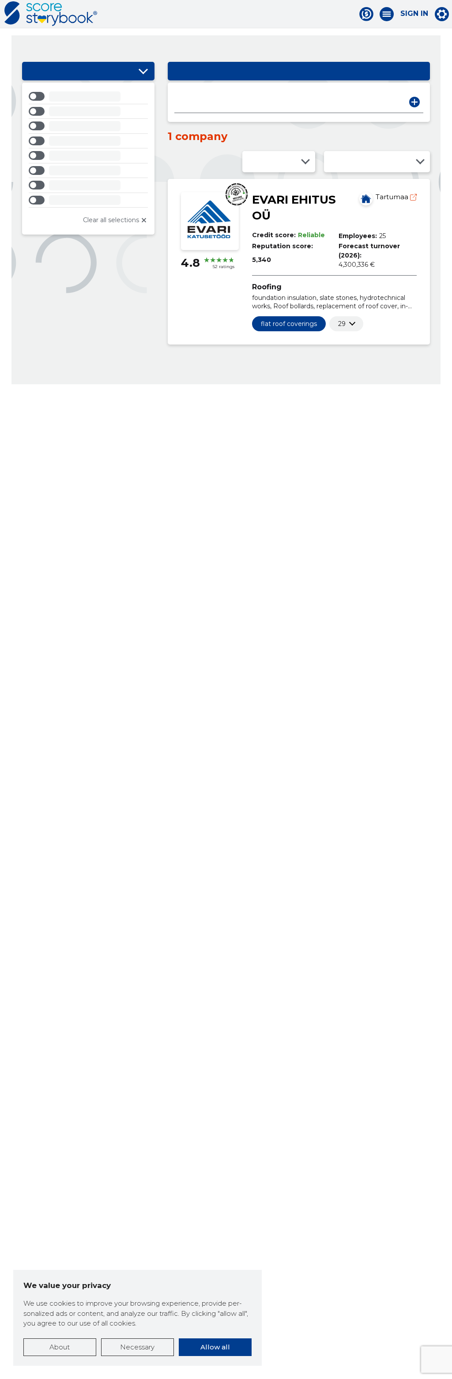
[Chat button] (366, 14)
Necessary (137, 1347)
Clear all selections (111, 220)
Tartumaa (393, 197)
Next (414, 102)
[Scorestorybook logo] (50, 13)
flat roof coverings (289, 324)
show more (342, 324)
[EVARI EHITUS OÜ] (366, 198)
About (59, 1347)
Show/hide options (143, 71)
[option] (88, 97)
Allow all (215, 1347)
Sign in (414, 14)
